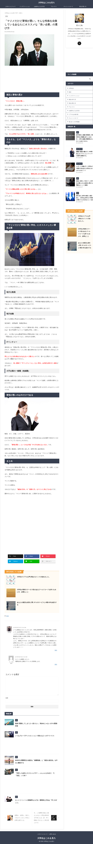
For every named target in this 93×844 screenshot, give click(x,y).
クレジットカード (68, 6)
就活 (7, 616)
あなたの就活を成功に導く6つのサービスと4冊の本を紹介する (84, 245)
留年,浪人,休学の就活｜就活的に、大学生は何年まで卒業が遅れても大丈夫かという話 (84, 197)
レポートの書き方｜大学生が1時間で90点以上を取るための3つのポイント (84, 168)
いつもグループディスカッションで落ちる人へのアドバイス (34, 736)
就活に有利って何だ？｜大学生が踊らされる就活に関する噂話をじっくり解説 (84, 183)
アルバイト (54, 6)
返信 (56, 650)
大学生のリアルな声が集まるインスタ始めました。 (33, 577)
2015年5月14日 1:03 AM (21, 657)
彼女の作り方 (72, 99)
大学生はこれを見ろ (46, 2)
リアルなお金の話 (73, 114)
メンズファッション (24, 6)
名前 (7, 698)
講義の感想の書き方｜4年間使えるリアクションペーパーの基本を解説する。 (84, 153)
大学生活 (71, 88)
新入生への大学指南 (74, 121)
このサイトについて (10, 6)
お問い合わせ (52, 834)
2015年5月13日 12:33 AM (19, 627)
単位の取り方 (82, 6)
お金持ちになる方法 (39, 6)
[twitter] (79, 43)
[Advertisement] (18, 78)
